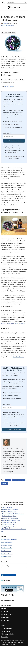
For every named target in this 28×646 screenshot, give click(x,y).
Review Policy (5, 617)
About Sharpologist (6, 628)
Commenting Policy (6, 614)
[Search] (25, 2)
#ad (2, 531)
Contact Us (4, 637)
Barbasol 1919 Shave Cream (10, 518)
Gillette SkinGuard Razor (9, 522)
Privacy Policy (5, 620)
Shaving (3, 25)
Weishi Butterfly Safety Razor (10, 509)
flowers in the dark (19, 480)
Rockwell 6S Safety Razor (9, 511)
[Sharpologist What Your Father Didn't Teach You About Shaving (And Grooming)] (14, 7)
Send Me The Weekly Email (14, 141)
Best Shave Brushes (6, 548)
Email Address (7, 133)
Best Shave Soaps (6, 551)
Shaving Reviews (10, 25)
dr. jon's (8, 480)
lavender (4, 483)
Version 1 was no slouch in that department (13, 323)
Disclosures (4, 611)
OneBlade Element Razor (9, 525)
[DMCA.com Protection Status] (5, 581)
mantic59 (5, 23)
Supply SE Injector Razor (9, 527)
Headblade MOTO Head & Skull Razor (13, 514)
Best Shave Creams (6, 554)
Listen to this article (9, 32)
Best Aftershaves (6, 557)
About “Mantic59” (6, 631)
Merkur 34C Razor (7, 507)
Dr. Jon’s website (9, 86)
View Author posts (8, 472)
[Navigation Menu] (3, 2)
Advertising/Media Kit (7, 634)
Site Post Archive (6, 606)
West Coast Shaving (18, 357)
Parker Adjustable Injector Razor (11, 520)
